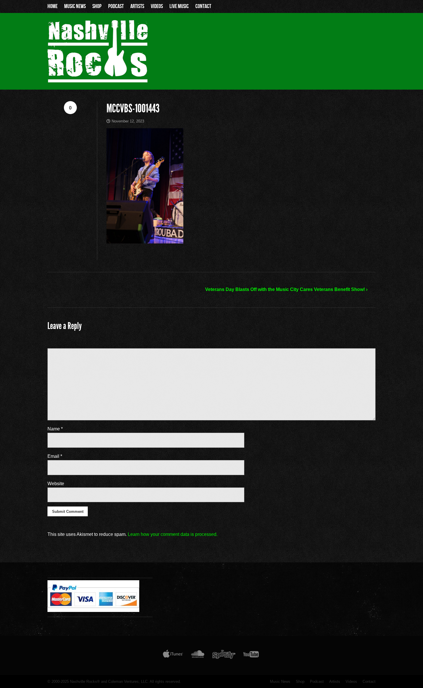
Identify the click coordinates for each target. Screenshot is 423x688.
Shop (97, 6)
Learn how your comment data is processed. (173, 534)
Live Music (179, 6)
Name (55, 428)
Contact (203, 6)
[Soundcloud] (197, 655)
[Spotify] (224, 655)
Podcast (116, 6)
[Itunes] (173, 655)
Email (54, 456)
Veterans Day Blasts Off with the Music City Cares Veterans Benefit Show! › (286, 289)
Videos (157, 6)
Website (55, 483)
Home (52, 6)
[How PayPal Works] (93, 610)
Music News (75, 6)
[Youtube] (251, 655)
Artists (137, 6)
